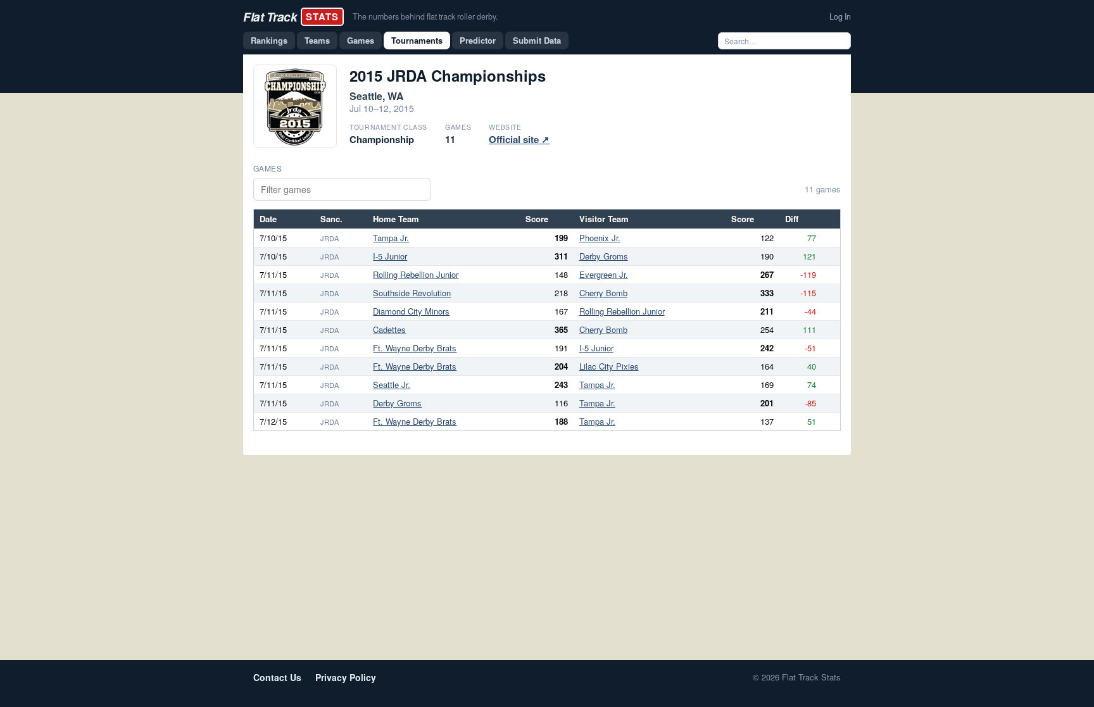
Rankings (269, 40)
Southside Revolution (412, 293)
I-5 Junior (390, 256)
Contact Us (277, 677)
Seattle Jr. (391, 385)
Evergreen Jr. (603, 274)
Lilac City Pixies (609, 366)
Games (360, 40)
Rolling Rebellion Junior (415, 274)
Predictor (478, 40)
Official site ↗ (519, 139)
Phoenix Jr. (599, 238)
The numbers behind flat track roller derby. (425, 16)
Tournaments (417, 40)
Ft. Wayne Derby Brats (414, 348)
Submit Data (537, 40)
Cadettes (389, 329)
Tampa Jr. (391, 238)
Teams (317, 40)
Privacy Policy (345, 677)
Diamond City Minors (411, 311)
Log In (840, 16)
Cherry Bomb (603, 293)
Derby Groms (603, 256)
